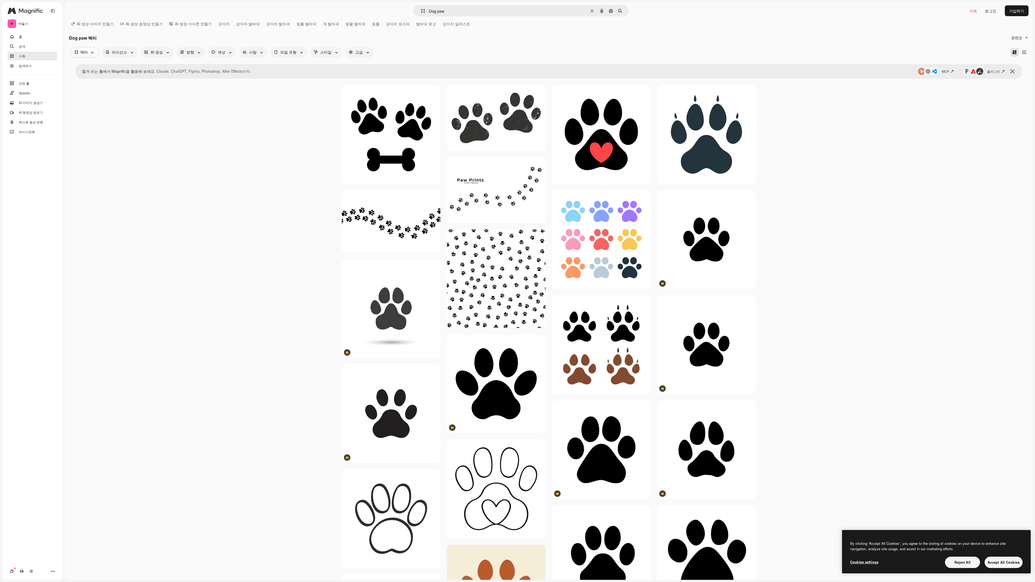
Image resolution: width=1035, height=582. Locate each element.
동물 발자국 (355, 23)
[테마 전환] (31, 571)
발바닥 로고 (426, 23)
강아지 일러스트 (456, 23)
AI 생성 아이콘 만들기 (193, 23)
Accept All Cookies (1004, 562)
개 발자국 (331, 23)
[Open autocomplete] (420, 11)
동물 (376, 23)
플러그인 (993, 71)
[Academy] (21, 571)
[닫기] (1012, 71)
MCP (945, 71)
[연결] (12, 571)
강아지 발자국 (278, 23)
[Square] (1024, 52)
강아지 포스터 (398, 23)
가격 (973, 10)
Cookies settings (864, 561)
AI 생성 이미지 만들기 (95, 23)
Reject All (962, 562)
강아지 (224, 23)
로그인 (990, 10)
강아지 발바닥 (248, 23)
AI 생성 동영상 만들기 (144, 23)
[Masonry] (1014, 52)
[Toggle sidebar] (53, 10)
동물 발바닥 (306, 23)
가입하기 (1016, 10)
